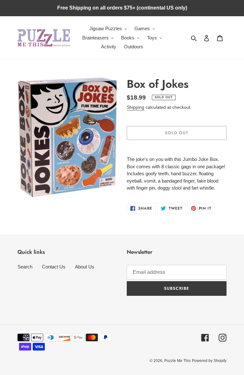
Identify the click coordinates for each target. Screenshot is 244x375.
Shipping (135, 107)
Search (24, 266)
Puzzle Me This (177, 360)
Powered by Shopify (209, 360)
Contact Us (53, 266)
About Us (84, 266)
